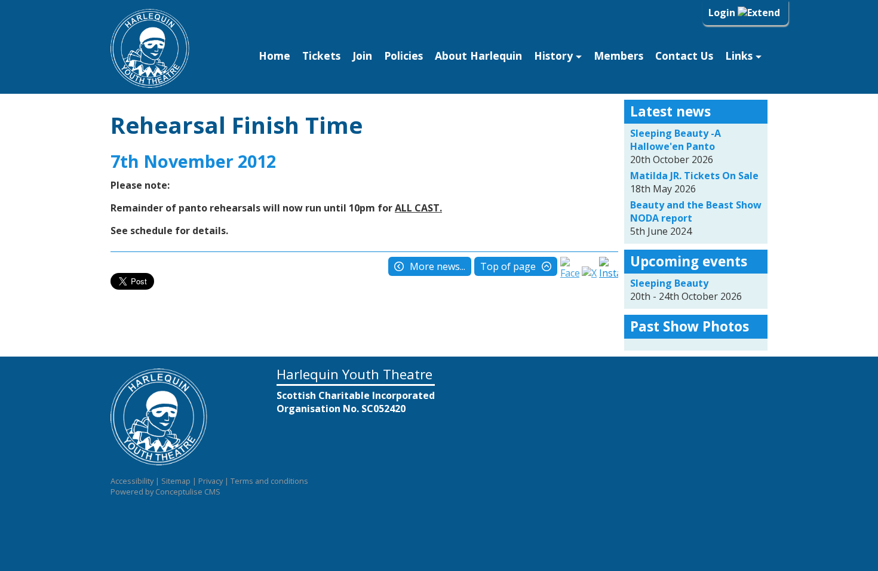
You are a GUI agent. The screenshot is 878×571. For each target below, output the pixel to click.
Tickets (321, 55)
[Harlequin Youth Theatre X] (589, 273)
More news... (437, 266)
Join (362, 55)
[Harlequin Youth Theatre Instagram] (608, 273)
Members (618, 55)
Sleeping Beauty (669, 283)
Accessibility (132, 480)
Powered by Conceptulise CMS (165, 491)
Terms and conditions (269, 480)
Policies (403, 55)
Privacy (210, 480)
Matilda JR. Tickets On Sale (694, 175)
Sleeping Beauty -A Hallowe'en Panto (675, 140)
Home (274, 55)
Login (723, 13)
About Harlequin (478, 55)
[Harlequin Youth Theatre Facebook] (569, 273)
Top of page (508, 266)
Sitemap (176, 480)
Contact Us (684, 55)
